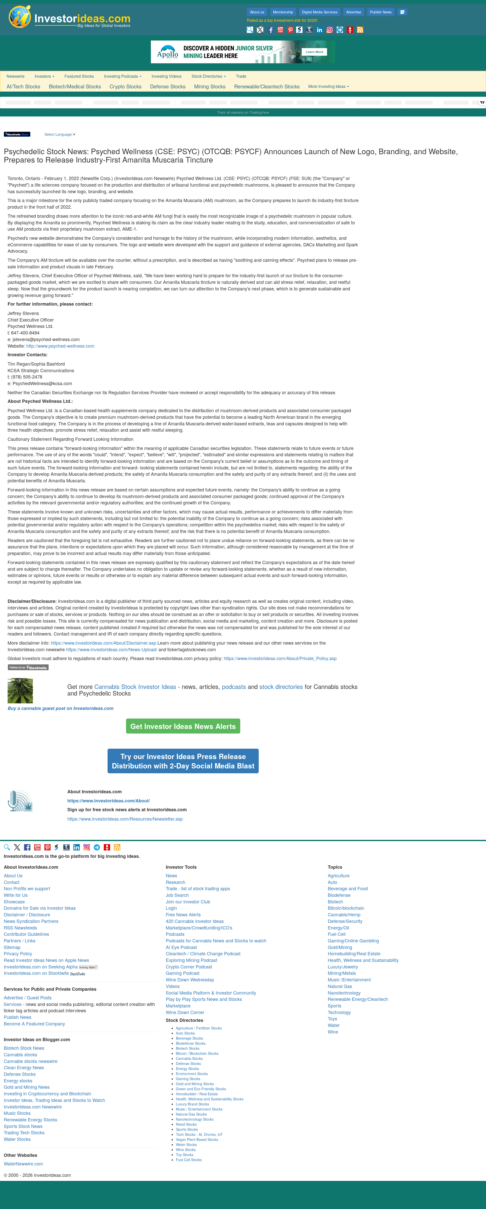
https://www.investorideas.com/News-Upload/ (111, 649)
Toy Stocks (184, 1154)
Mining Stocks (210, 86)
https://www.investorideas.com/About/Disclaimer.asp (103, 642)
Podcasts (175, 933)
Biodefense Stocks (191, 1043)
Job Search (177, 894)
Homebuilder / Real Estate (197, 1093)
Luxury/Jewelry (343, 966)
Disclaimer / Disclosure (27, 914)
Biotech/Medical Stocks (75, 86)
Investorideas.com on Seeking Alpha (41, 966)
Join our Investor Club (188, 901)
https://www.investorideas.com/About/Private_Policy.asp (280, 658)
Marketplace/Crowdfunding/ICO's (199, 927)
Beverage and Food (348, 888)
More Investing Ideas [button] (327, 86)
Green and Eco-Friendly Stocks (201, 1088)
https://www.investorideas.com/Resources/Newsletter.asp (125, 818)
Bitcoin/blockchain (346, 907)
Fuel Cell (337, 933)
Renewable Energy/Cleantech (358, 999)
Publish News (381, 11)
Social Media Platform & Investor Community (211, 992)
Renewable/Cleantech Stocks (267, 86)
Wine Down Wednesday (190, 979)
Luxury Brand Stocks (192, 1103)
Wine (333, 1031)
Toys (332, 1018)
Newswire (16, 76)
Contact (11, 882)
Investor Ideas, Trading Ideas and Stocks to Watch (54, 1100)
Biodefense (339, 894)
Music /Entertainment (349, 979)
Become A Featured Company (34, 1023)
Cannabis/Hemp (344, 914)
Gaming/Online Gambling (353, 940)
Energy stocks (18, 1080)
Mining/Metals (342, 972)
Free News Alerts (183, 914)
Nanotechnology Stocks (195, 1119)
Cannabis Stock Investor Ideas (135, 686)
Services (13, 1004)
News (171, 875)
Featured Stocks (79, 76)
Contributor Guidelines (26, 933)
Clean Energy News (24, 1067)
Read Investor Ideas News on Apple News (46, 960)
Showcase (14, 901)
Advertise (353, 11)
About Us (13, 875)
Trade (241, 76)
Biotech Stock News (24, 1047)
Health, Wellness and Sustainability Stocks (210, 1098)
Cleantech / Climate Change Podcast (203, 953)
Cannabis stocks (20, 1054)
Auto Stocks (185, 1033)
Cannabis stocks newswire (30, 1061)
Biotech (335, 901)
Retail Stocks (186, 1124)
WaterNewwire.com (23, 1163)
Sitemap (12, 947)
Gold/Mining (340, 947)
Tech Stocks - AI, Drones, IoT (199, 1134)
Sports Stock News (23, 1126)
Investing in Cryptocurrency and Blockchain (47, 1093)
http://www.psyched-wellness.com (60, 345)
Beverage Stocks (189, 1038)
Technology (339, 1012)
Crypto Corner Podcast (189, 966)
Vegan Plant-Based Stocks (197, 1139)
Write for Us (16, 894)
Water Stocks (17, 1139)
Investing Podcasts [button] (121, 76)
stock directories (281, 686)
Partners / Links (19, 940)
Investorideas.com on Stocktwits (36, 972)
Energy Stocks (187, 1068)
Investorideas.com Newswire (33, 1106)
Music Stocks (17, 1112)
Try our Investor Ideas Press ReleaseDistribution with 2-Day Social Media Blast (183, 761)
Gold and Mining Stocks (195, 1083)
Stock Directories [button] (207, 76)
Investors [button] (43, 76)
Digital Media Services (319, 11)
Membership (283, 11)
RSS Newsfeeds (20, 927)
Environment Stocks (192, 1073)
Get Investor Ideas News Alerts (183, 726)
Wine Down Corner (185, 1012)
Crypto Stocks (125, 86)
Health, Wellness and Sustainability (363, 960)
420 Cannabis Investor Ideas (195, 921)
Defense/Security (345, 921)
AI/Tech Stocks (23, 86)
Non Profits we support (27, 888)
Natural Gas (340, 986)
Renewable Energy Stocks (30, 1119)
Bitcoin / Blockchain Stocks (197, 1053)
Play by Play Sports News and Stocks (204, 999)
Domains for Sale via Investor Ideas (40, 907)
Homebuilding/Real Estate (354, 953)
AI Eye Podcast (181, 947)
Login (171, 907)
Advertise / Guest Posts (28, 997)
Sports (334, 1005)
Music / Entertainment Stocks (199, 1109)
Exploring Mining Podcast (191, 960)
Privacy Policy (18, 953)
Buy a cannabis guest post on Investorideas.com (60, 708)
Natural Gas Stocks (191, 1114)
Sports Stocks (187, 1129)
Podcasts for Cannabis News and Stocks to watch (216, 940)
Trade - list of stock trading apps (198, 888)
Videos (173, 986)
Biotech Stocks (187, 1048)
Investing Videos (166, 76)
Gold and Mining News (27, 1086)
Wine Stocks (186, 1149)
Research (175, 882)
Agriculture (339, 875)
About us (257, 11)
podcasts (234, 686)
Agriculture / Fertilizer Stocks (199, 1027)
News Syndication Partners (31, 921)
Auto (332, 882)
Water (334, 1025)
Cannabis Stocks (189, 1058)
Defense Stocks (168, 86)
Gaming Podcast (182, 972)
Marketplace (178, 1005)
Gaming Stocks (188, 1078)
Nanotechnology (344, 992)
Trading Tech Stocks (24, 1132)
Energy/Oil (338, 927)
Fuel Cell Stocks (189, 1159)
